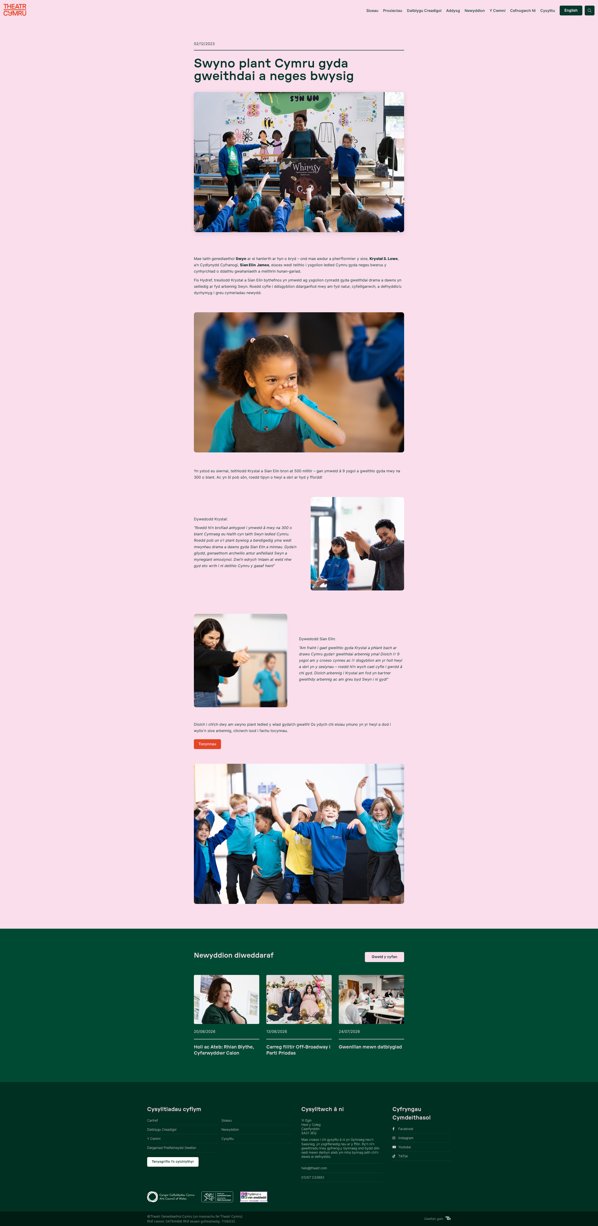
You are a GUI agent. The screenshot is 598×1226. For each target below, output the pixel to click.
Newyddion (475, 10)
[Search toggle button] (589, 10)
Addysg (453, 10)
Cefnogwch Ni (523, 10)
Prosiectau (392, 10)
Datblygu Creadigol (424, 10)
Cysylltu (547, 10)
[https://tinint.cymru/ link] (448, 1218)
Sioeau (372, 10)
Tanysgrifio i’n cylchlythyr (173, 1161)
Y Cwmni (497, 10)
